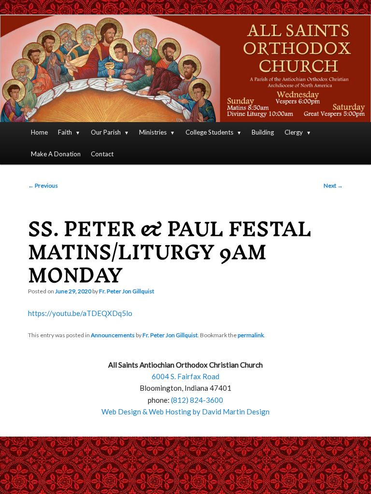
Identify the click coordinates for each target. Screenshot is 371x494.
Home (39, 132)
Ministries (153, 132)
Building (263, 132)
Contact (102, 154)
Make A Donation (56, 154)
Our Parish (106, 132)
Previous (43, 185)
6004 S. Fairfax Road (185, 376)
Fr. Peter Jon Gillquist (126, 291)
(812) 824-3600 (197, 400)
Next (333, 185)
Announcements (113, 335)
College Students (209, 132)
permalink (251, 335)
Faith (65, 132)
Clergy (294, 132)
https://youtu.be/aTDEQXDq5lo (80, 313)
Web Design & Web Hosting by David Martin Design (185, 411)
